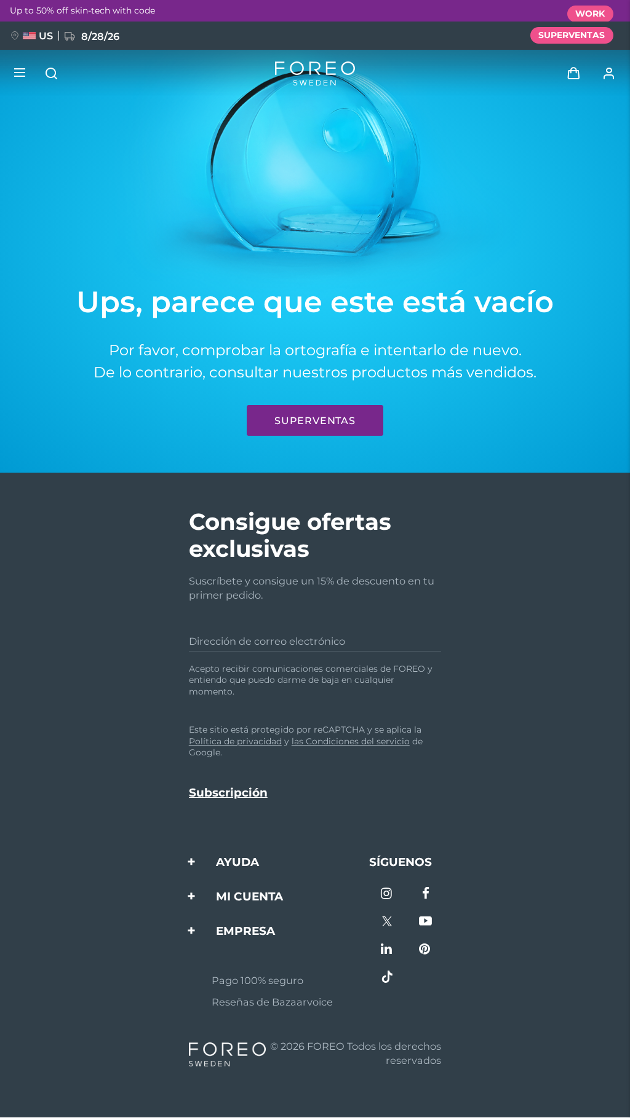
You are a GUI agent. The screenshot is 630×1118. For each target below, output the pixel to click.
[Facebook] (425, 894)
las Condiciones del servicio (351, 741)
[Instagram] (387, 894)
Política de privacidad (235, 741)
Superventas (315, 421)
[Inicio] (315, 73)
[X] (387, 922)
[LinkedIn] (387, 949)
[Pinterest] (425, 949)
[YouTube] (425, 922)
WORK (590, 13)
